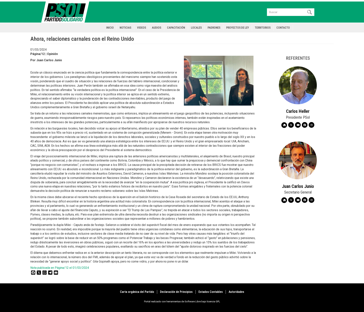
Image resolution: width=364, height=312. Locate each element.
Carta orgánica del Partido (137, 292)
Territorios (263, 27)
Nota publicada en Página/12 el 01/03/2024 (60, 268)
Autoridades (236, 292)
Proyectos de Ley (237, 27)
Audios (156, 27)
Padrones (214, 27)
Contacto (283, 27)
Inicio (110, 27)
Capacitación (176, 27)
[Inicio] (67, 12)
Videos (141, 27)
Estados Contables (210, 292)
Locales (196, 27)
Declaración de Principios (176, 292)
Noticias (125, 27)
